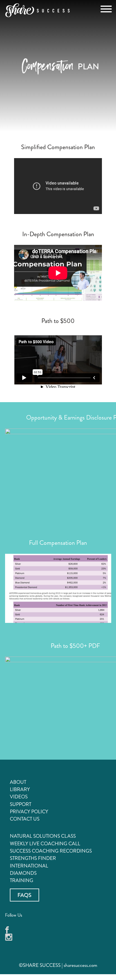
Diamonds (23, 873)
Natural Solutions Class (43, 836)
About (18, 782)
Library (20, 789)
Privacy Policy (29, 811)
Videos (19, 796)
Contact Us (24, 819)
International (29, 865)
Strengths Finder (33, 858)
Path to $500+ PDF (75, 645)
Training (21, 880)
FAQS (24, 895)
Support (20, 804)
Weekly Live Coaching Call (45, 843)
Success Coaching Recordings (51, 851)
